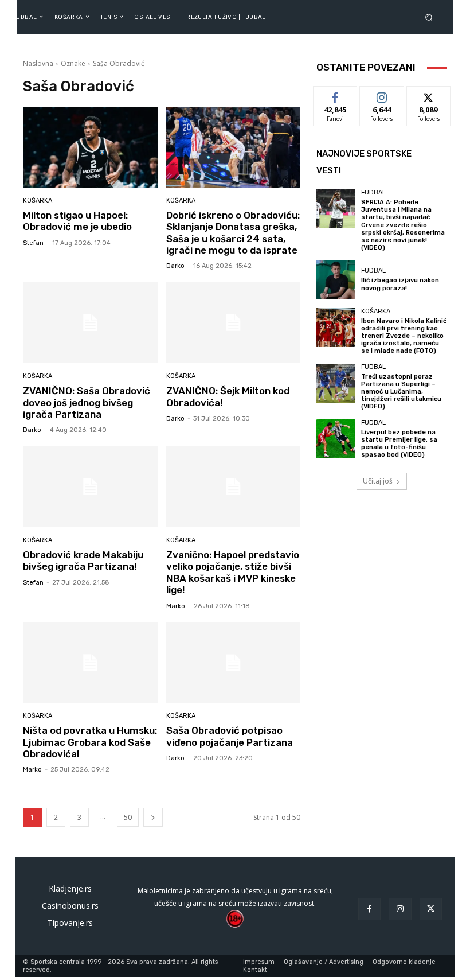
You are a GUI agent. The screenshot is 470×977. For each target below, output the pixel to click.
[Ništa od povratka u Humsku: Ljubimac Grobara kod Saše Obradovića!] (90, 662)
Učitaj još (378, 481)
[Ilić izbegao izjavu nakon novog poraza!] (335, 279)
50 (128, 817)
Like (335, 95)
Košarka (37, 200)
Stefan (33, 243)
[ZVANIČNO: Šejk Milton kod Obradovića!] (233, 322)
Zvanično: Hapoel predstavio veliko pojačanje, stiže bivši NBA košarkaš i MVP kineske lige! (232, 572)
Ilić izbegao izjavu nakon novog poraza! (400, 284)
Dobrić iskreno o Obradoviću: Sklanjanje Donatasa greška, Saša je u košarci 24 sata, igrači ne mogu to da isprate (233, 232)
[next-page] (153, 817)
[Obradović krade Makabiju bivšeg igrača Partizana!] (90, 486)
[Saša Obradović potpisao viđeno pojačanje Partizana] (233, 662)
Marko (175, 606)
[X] (431, 909)
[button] (431, 17)
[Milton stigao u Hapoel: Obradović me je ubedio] (90, 147)
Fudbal (373, 192)
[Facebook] (369, 909)
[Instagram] (400, 909)
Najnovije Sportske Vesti (364, 162)
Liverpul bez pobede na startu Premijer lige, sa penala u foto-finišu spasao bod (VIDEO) (399, 444)
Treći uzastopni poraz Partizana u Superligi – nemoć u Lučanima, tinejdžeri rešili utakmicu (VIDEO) (401, 392)
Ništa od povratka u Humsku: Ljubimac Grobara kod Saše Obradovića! (90, 742)
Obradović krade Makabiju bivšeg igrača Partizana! (83, 560)
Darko (175, 266)
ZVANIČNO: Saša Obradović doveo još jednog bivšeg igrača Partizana (86, 402)
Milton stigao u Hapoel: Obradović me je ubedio (77, 220)
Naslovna (38, 63)
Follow (382, 95)
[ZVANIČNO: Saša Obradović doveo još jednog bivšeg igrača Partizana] (90, 322)
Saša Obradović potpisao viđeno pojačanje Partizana (229, 736)
